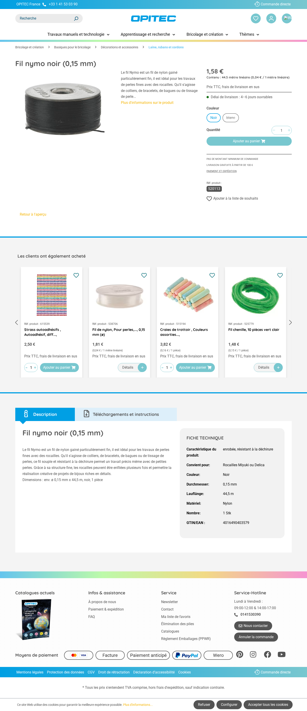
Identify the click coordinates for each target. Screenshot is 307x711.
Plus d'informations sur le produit (147, 102)
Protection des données (65, 672)
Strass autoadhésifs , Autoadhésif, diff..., (42, 332)
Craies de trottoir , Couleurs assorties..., (184, 332)
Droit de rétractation (114, 672)
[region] (63, 108)
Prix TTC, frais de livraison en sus (233, 87)
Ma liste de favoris (175, 617)
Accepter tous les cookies (268, 704)
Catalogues (170, 631)
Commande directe (276, 4)
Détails (127, 367)
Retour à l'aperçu (33, 214)
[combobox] (44, 18)
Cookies (184, 672)
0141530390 (250, 614)
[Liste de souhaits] (256, 18)
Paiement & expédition (106, 609)
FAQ (91, 617)
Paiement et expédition (222, 171)
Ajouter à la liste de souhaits (235, 198)
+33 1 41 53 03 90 (63, 4)
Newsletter (169, 602)
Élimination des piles (177, 624)
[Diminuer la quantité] (273, 130)
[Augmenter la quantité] (289, 130)
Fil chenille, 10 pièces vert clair (253, 329)
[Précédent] (16, 322)
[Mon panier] (287, 18)
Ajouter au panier (246, 141)
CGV (91, 672)
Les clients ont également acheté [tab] (52, 256)
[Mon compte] (271, 18)
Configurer (229, 704)
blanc (232, 118)
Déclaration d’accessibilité (154, 672)
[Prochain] (290, 322)
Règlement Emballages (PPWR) (186, 639)
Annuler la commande (256, 637)
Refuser (204, 704)
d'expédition (174, 687)
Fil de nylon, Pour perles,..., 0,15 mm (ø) (118, 332)
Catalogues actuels (35, 592)
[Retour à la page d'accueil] (153, 19)
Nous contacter (256, 626)
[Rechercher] (75, 18)
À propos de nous (102, 602)
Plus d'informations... (138, 705)
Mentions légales (29, 672)
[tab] (45, 414)
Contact (167, 609)
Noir (213, 118)
